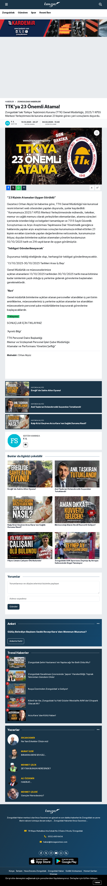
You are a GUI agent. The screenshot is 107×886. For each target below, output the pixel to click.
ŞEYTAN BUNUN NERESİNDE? (36, 768)
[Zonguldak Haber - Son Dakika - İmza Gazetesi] (53, 4)
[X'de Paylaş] (13, 188)
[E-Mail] (25, 445)
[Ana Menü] (6, 4)
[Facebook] (41, 853)
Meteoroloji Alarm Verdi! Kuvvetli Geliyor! (75, 525)
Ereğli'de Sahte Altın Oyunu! (22, 489)
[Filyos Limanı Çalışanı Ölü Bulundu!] (30, 545)
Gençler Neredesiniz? (32, 795)
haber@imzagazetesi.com (55, 842)
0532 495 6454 (55, 836)
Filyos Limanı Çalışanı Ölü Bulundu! (24, 561)
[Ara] (100, 4)
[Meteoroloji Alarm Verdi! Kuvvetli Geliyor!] (77, 510)
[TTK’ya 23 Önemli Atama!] (53, 156)
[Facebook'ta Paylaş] (8, 188)
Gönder (13, 607)
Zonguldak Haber (56, 871)
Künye (11, 871)
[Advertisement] (53, 76)
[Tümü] (98, 624)
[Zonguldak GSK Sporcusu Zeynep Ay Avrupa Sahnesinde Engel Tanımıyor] (77, 545)
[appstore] (40, 861)
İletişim (19, 871)
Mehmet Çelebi (29, 792)
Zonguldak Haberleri (29, 102)
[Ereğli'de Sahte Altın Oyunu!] (30, 474)
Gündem (23, 12)
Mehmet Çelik (28, 765)
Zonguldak (8, 12)
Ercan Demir (28, 738)
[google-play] (66, 861)
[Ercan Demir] (13, 739)
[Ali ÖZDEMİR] (13, 780)
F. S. (25, 439)
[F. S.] (14, 440)
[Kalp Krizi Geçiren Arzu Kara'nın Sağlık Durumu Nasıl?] (30, 510)
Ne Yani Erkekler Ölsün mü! (34, 741)
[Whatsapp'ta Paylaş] (18, 188)
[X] (46, 853)
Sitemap (53, 874)
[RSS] (66, 853)
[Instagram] (51, 853)
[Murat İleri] (13, 753)
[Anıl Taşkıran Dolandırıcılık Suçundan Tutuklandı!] (77, 474)
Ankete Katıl (15, 641)
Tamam (97, 882)
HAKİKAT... (26, 782)
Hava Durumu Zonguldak (35, 871)
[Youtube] (56, 853)
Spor (33, 12)
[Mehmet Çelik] (13, 767)
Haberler (9, 102)
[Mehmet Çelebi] (13, 794)
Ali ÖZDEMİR (27, 778)
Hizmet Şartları (90, 871)
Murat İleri (27, 751)
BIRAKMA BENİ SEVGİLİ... (33, 755)
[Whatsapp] (61, 853)
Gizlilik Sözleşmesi (73, 871)
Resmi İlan (45, 12)
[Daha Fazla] (24, 188)
